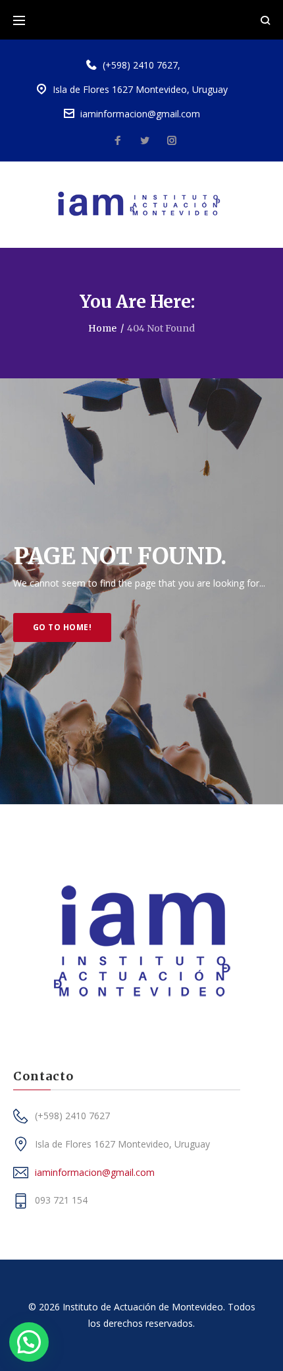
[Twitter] (144, 141)
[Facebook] (117, 141)
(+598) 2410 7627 (140, 65)
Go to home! (62, 627)
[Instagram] (171, 141)
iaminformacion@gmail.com (140, 113)
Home (102, 328)
